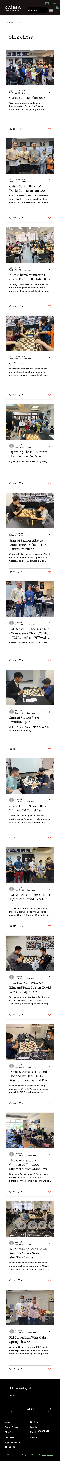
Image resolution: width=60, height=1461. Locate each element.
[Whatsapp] (14, 1447)
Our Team (34, 1422)
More (21, 23)
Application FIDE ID (13, 1442)
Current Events (11, 1427)
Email (13, 1395)
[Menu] (51, 10)
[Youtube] (10, 1447)
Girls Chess (10, 1432)
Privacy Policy (47, 1455)
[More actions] (50, 91)
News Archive (36, 1437)
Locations (34, 1427)
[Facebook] (6, 1447)
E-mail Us (34, 1432)
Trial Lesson (10, 1437)
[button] (57, 7)
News (7, 1422)
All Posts (9, 23)
